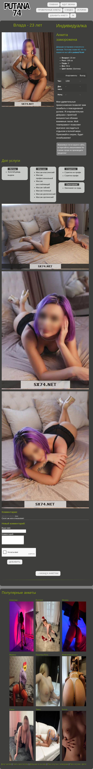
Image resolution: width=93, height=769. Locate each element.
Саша (11, 709)
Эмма (38, 709)
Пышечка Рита (42, 655)
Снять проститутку (20, 764)
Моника (65, 600)
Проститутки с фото (78, 764)
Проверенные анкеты (49, 10)
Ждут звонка (68, 4)
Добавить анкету (59, 15)
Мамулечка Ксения (70, 655)
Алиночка (13, 600)
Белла (64, 709)
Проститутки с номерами (58, 764)
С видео (69, 10)
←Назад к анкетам (48, 573)
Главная (53, 4)
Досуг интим (6, 764)
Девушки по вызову (38, 764)
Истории (81, 10)
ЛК (73, 15)
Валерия (39, 600)
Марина (12, 655)
